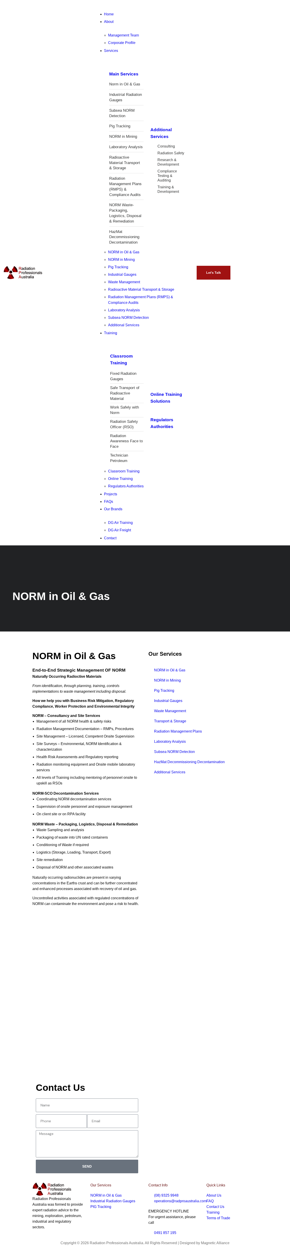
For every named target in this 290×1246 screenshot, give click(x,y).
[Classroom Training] (113, 348)
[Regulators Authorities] (153, 412)
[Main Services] (112, 66)
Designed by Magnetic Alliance (205, 1243)
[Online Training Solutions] (153, 387)
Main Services (123, 74)
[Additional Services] (153, 122)
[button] (145, 5)
